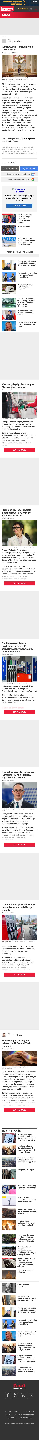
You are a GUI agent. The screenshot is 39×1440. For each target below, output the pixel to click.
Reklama (8, 1415)
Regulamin (11, 1418)
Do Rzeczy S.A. (14, 1423)
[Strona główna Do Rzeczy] (7, 9)
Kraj (6, 15)
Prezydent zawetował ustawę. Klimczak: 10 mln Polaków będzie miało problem (19, 775)
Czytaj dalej (19, 450)
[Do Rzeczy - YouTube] (31, 1395)
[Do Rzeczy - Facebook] (8, 1395)
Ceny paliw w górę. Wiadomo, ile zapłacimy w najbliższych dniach (18, 907)
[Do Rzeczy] (2, 37)
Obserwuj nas (18, 174)
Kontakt (17, 1412)
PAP (23, 547)
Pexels (33, 418)
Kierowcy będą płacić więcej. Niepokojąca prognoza (18, 386)
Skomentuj (9, 169)
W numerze (11, 162)
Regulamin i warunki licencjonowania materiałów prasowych (19, 153)
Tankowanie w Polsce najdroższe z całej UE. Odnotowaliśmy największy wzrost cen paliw (17, 647)
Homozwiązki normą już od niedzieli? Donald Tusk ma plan (16, 1043)
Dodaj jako (18, 179)
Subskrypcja (28, 1412)
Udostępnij (31, 169)
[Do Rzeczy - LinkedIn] (23, 1395)
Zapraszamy (19, 205)
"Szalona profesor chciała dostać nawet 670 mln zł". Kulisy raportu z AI (16, 513)
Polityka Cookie (25, 1418)
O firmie (8, 1412)
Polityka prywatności (24, 1415)
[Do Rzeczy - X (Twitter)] (16, 1395)
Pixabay (30, 1067)
